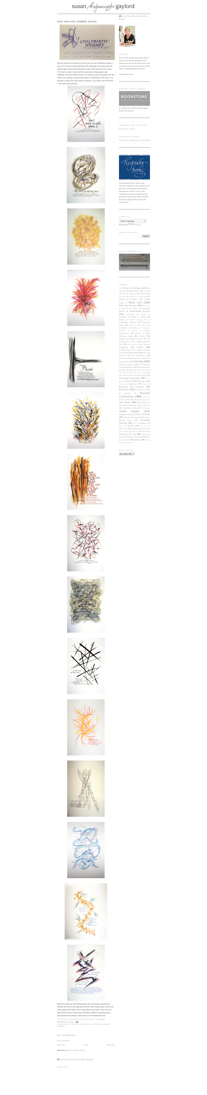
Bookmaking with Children (136, 314)
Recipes (145, 384)
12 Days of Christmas (131, 288)
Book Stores (146, 306)
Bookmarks (123, 317)
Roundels (127, 393)
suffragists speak (125, 414)
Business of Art (125, 320)
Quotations (133, 384)
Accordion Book (132, 291)
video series (143, 426)
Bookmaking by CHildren (130, 308)
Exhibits (142, 336)
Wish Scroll (143, 431)
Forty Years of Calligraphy (78, 1024)
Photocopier (141, 375)
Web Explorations (135, 428)
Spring (134, 405)
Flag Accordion (130, 342)
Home (86, 1045)
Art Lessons (130, 293)
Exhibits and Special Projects (131, 338)
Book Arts (135, 302)
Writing (147, 440)
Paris (131, 375)
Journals (122, 358)
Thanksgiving (134, 417)
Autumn (140, 296)
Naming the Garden (143, 367)
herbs (121, 353)
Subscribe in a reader (127, 128)
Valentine (130, 425)
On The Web (144, 370)
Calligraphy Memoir (127, 322)
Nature (124, 370)
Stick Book (144, 408)
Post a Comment (63, 1040)
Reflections (124, 389)
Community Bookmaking (128, 328)
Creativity (135, 331)
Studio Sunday (129, 411)
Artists (143, 293)
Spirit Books (125, 402)
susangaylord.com (126, 74)
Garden (140, 347)
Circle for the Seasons (138, 325)
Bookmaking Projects (140, 311)
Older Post (111, 1045)
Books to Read (138, 316)
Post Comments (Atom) (76, 1050)
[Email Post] (76, 1021)
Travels (121, 426)
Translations (143, 423)
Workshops (135, 439)
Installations (140, 355)
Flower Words (131, 344)
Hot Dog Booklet (132, 352)
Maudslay (129, 367)
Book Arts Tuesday (127, 305)
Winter (134, 431)
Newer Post (61, 1045)
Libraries (122, 364)
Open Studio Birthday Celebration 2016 (131, 373)
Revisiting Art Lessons (142, 390)
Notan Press (133, 370)
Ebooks (137, 333)
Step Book (143, 405)
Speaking (145, 400)
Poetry (128, 381)
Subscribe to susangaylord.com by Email (134, 140)
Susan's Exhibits (142, 414)
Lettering (97, 1024)
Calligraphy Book (141, 320)
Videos (121, 428)
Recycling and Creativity (131, 386)
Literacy (131, 364)
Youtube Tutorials (126, 443)
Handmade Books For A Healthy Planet (133, 350)
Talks (125, 417)
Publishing (122, 384)
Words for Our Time (134, 436)
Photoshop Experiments (129, 378)
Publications (141, 381)
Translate (137, 224)
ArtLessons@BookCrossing (127, 296)
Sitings (145, 397)
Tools (134, 423)
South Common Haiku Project (129, 400)
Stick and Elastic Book (128, 408)
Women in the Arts (127, 434)
